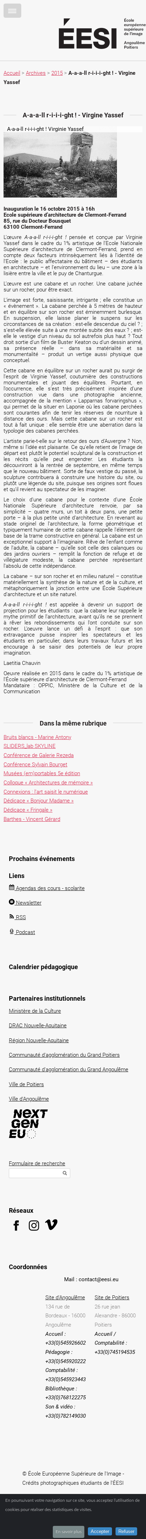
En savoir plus (69, 1531)
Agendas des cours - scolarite (50, 888)
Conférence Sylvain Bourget (35, 764)
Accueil (12, 73)
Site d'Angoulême (65, 1297)
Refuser (126, 1531)
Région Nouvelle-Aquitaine (39, 1040)
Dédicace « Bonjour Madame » (39, 801)
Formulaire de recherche (37, 1163)
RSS (20, 917)
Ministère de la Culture (35, 1011)
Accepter (100, 1531)
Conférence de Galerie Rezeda (39, 755)
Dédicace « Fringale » (28, 810)
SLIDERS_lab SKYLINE (30, 746)
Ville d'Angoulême (29, 1099)
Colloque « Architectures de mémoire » (48, 782)
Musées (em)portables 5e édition (42, 773)
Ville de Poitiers (26, 1084)
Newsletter (28, 903)
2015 (57, 73)
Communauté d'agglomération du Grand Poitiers (64, 1055)
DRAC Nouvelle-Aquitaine (38, 1025)
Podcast (25, 932)
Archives (36, 73)
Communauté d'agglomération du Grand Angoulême (68, 1069)
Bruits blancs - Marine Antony (37, 737)
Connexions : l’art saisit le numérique (46, 792)
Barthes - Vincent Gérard (32, 819)
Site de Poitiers (112, 1297)
